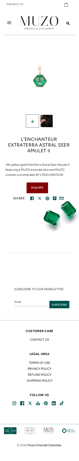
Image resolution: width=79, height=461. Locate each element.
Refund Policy (39, 375)
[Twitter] (30, 403)
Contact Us (39, 340)
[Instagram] (14, 403)
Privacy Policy (39, 369)
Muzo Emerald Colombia (44, 445)
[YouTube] (38, 403)
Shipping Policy (39, 381)
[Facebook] (22, 403)
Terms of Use (39, 363)
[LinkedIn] (54, 403)
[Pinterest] (46, 403)
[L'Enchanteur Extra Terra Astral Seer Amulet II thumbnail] (32, 121)
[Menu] (9, 23)
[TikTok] (62, 403)
